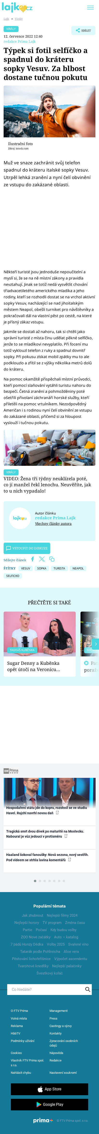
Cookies (16, 1053)
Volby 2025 (56, 944)
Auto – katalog (66, 937)
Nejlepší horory (26, 923)
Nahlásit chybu (21, 1072)
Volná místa (19, 1018)
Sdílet (81, 32)
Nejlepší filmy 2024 (62, 915)
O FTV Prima (19, 1011)
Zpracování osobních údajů (64, 1043)
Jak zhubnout (32, 915)
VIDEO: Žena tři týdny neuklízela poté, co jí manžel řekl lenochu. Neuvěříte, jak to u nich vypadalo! (47, 484)
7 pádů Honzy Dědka (27, 944)
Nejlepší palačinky (66, 966)
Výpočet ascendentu (70, 959)
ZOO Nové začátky (35, 937)
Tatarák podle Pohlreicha (40, 951)
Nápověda (56, 1053)
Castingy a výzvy (61, 1026)
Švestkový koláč (50, 973)
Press (53, 1018)
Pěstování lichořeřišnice (31, 959)
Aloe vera (71, 951)
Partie (27, 930)
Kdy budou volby (63, 930)
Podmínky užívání (22, 1041)
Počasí (41, 930)
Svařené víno (78, 944)
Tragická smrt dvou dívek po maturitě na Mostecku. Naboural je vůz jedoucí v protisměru (45, 833)
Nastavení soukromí (63, 1072)
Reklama (17, 1026)
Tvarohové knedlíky (33, 966)
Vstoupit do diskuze (30, 548)
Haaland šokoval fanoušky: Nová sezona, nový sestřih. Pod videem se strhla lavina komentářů (47, 857)
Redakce (56, 1060)
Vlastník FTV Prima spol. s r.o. (27, 1063)
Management (59, 1011)
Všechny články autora (53, 523)
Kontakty (56, 1033)
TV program (52, 923)
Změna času (75, 923)
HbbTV (15, 1033)
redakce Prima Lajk (20, 41)
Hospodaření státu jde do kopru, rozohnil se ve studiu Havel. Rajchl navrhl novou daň (46, 810)
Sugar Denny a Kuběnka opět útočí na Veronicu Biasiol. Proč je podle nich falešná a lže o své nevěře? (35, 666)
